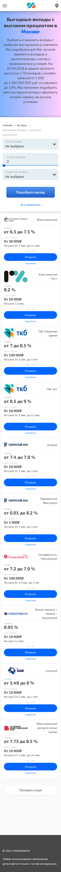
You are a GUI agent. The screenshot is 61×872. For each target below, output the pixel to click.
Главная (7, 125)
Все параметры (30, 204)
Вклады (22, 125)
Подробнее (30, 263)
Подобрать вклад (30, 192)
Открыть (30, 257)
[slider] (4, 165)
